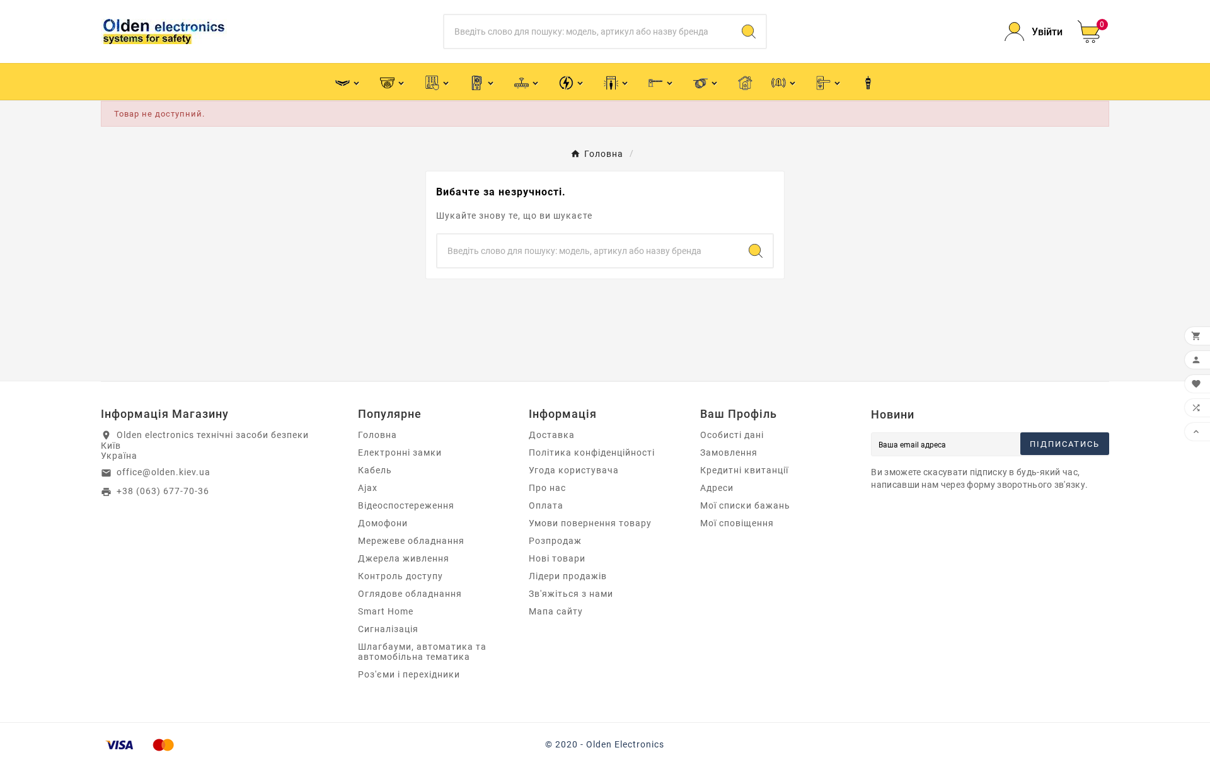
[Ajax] (348, 82)
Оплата (546, 505)
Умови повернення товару (590, 523)
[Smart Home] (745, 82)
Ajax (367, 488)
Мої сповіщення (737, 523)
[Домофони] (482, 82)
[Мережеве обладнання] (527, 82)
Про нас (547, 488)
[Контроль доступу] (437, 82)
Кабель (375, 470)
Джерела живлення (403, 558)
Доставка (552, 435)
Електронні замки (400, 452)
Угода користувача (574, 470)
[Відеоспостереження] (393, 82)
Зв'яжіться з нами (571, 594)
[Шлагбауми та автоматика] (661, 82)
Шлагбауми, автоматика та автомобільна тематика (422, 652)
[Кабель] (706, 82)
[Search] (749, 31)
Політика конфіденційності (592, 452)
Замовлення (729, 452)
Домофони (383, 523)
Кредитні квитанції (744, 470)
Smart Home (385, 611)
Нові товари (557, 558)
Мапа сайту (556, 611)
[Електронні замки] (829, 82)
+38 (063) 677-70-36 (163, 491)
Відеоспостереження (406, 505)
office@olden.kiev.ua (163, 472)
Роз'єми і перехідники (409, 674)
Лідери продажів (568, 576)
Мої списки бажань (745, 505)
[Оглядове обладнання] (616, 82)
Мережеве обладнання (411, 541)
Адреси (717, 488)
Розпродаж (555, 541)
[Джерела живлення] (572, 82)
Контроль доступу (400, 576)
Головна (377, 435)
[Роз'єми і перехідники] (868, 82)
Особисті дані (732, 435)
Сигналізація (388, 629)
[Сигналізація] (784, 82)
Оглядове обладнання (410, 594)
